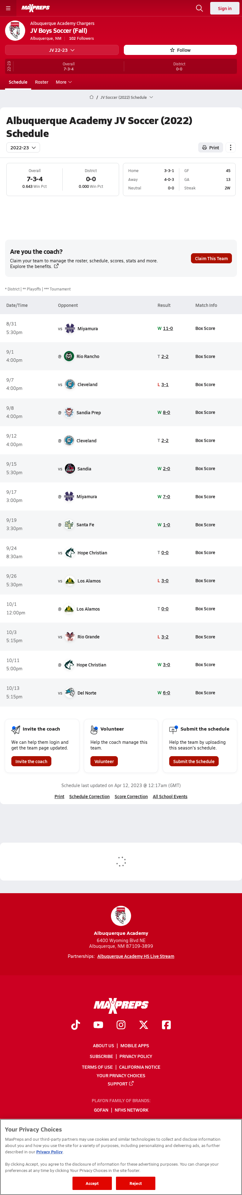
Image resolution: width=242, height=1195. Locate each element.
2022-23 (19, 147)
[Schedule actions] (231, 147)
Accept (92, 1183)
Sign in (225, 8)
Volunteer (104, 761)
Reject (136, 1183)
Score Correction (131, 796)
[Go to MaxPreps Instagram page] (121, 1025)
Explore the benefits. (31, 266)
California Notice (139, 1067)
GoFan (101, 1110)
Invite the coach (31, 761)
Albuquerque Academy (121, 932)
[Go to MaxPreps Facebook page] (166, 1025)
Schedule (18, 82)
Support (118, 1083)
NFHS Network (131, 1110)
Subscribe (101, 1056)
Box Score (205, 328)
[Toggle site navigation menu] (8, 8)
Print (214, 147)
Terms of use (97, 1067)
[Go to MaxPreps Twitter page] (144, 1025)
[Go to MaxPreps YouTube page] (98, 1025)
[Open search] (199, 8)
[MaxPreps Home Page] (91, 97)
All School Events (170, 796)
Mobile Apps (134, 1045)
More (61, 82)
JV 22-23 (58, 50)
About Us (103, 1045)
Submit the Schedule (194, 761)
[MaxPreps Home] (35, 8)
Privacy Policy (135, 1056)
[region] (121, 1157)
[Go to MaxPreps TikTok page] (76, 1025)
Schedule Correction (89, 796)
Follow (184, 50)
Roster (41, 82)
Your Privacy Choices (121, 1075)
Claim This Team (211, 258)
